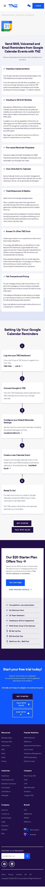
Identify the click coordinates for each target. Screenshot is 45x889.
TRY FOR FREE (15, 583)
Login (38, 6)
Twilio (26, 780)
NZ (26, 874)
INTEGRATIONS (7, 15)
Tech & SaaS (5, 788)
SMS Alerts (27, 742)
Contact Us (5, 814)
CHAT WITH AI (21, 713)
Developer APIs (6, 742)
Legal (3, 822)
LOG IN (18, 366)
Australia (33, 834)
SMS (2, 749)
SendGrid (27, 791)
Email (3, 757)
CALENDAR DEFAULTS (12, 433)
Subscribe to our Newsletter (12, 850)
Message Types (6, 738)
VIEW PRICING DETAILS (19, 590)
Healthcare (5, 776)
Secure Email (28, 749)
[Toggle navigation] (4, 6)
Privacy (10, 874)
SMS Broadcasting (30, 757)
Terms (3, 874)
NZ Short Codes (29, 761)
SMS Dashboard (29, 738)
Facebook (4, 826)
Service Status (6, 818)
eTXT (25, 784)
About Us (4, 810)
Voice (3, 753)
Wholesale (4, 795)
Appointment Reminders (32, 746)
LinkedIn (4, 830)
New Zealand (34, 830)
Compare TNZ (29, 795)
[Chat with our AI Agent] (29, 6)
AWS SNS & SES (29, 788)
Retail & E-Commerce (8, 784)
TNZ (25, 810)
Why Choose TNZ (30, 776)
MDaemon (27, 822)
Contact (19, 874)
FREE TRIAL (8, 366)
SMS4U (26, 818)
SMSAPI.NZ (28, 814)
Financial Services (7, 780)
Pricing (3, 761)
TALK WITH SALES (22, 530)
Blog (2, 833)
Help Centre (5, 746)
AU (30, 874)
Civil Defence (5, 791)
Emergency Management (32, 753)
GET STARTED (22, 523)
